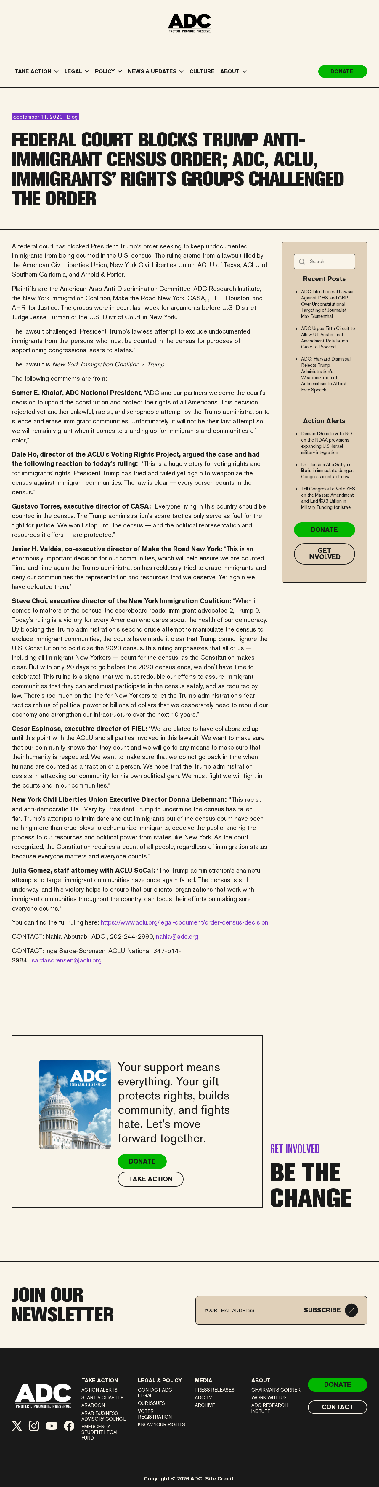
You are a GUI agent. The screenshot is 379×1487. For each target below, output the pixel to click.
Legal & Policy (160, 1380)
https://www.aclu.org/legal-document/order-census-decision (184, 922)
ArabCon (93, 1405)
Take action (99, 1380)
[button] (331, 1310)
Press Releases (215, 1390)
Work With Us (269, 1397)
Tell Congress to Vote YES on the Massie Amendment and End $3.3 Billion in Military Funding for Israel (328, 498)
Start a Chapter (102, 1397)
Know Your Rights (161, 1424)
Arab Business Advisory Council (103, 1416)
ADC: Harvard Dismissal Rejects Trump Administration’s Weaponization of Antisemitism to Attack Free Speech (326, 374)
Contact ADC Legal (155, 1392)
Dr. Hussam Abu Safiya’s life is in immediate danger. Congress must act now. (327, 471)
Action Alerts (99, 1390)
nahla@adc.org (177, 936)
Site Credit (219, 1478)
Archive (205, 1405)
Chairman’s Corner (276, 1390)
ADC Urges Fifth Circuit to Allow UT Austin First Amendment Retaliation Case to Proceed (328, 338)
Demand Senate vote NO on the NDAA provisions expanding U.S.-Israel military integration (326, 443)
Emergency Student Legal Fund (100, 1432)
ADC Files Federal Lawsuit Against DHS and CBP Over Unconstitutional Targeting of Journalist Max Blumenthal (328, 304)
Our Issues (151, 1403)
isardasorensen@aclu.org (66, 960)
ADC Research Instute (269, 1408)
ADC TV (203, 1397)
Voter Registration (155, 1414)
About (261, 1380)
